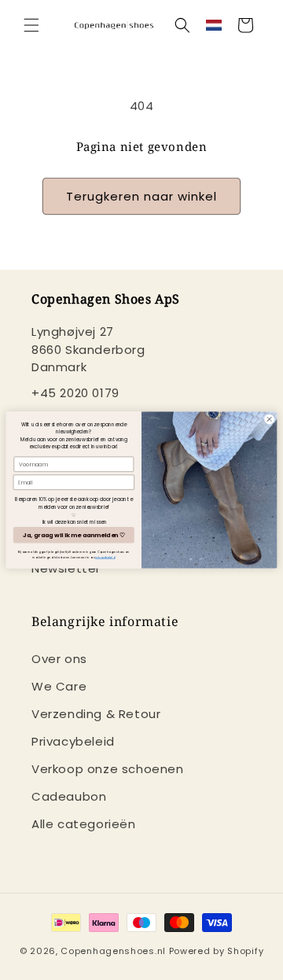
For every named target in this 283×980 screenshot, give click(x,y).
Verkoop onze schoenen (107, 769)
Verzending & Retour (95, 714)
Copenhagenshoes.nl (113, 951)
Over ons (59, 658)
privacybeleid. (105, 557)
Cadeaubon (68, 796)
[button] (31, 25)
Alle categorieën (83, 824)
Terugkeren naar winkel (141, 196)
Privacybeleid (73, 741)
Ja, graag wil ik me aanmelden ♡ (73, 535)
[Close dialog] (269, 419)
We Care (58, 686)
